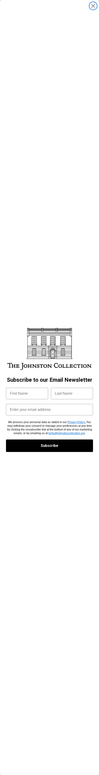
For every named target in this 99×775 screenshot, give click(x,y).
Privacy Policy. (76, 422)
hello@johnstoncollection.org (66, 433)
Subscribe (49, 445)
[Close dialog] (93, 6)
